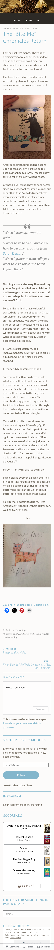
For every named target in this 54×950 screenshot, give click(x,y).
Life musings (20, 630)
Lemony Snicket (24, 862)
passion (6, 637)
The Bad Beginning (24, 859)
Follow (21, 775)
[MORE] (38, 20)
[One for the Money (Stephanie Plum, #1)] (47, 876)
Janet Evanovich (24, 873)
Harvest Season (24, 836)
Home (17, 20)
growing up (40, 634)
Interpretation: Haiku (14, 651)
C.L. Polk (25, 829)
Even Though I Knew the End (24, 825)
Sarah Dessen (12, 253)
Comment (40, 709)
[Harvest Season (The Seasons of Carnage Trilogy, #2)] (47, 842)
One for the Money (24, 870)
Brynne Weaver (24, 840)
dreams (25, 634)
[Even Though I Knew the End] (47, 831)
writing (14, 637)
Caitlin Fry (32, 28)
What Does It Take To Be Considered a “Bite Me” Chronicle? (27, 664)
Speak (23, 848)
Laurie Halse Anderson (25, 851)
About (28, 20)
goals (32, 634)
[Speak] (47, 854)
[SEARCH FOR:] (27, 913)
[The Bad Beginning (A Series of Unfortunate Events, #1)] (47, 864)
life (47, 634)
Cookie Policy (15, 937)
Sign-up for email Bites (24, 740)
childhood (17, 634)
